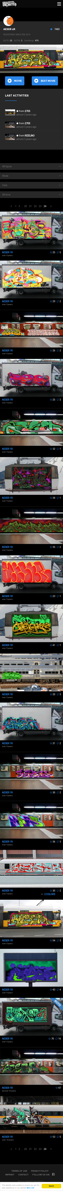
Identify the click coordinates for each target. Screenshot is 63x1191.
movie (18, 81)
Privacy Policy (39, 1171)
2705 (27, 111)
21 (30, 206)
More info (30, 1188)
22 (35, 206)
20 (25, 206)
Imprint (9, 1175)
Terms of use (19, 1171)
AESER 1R (9, 29)
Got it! (51, 1186)
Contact (23, 1175)
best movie (48, 81)
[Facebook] (53, 1175)
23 (40, 206)
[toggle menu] (59, 3)
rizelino (30, 135)
